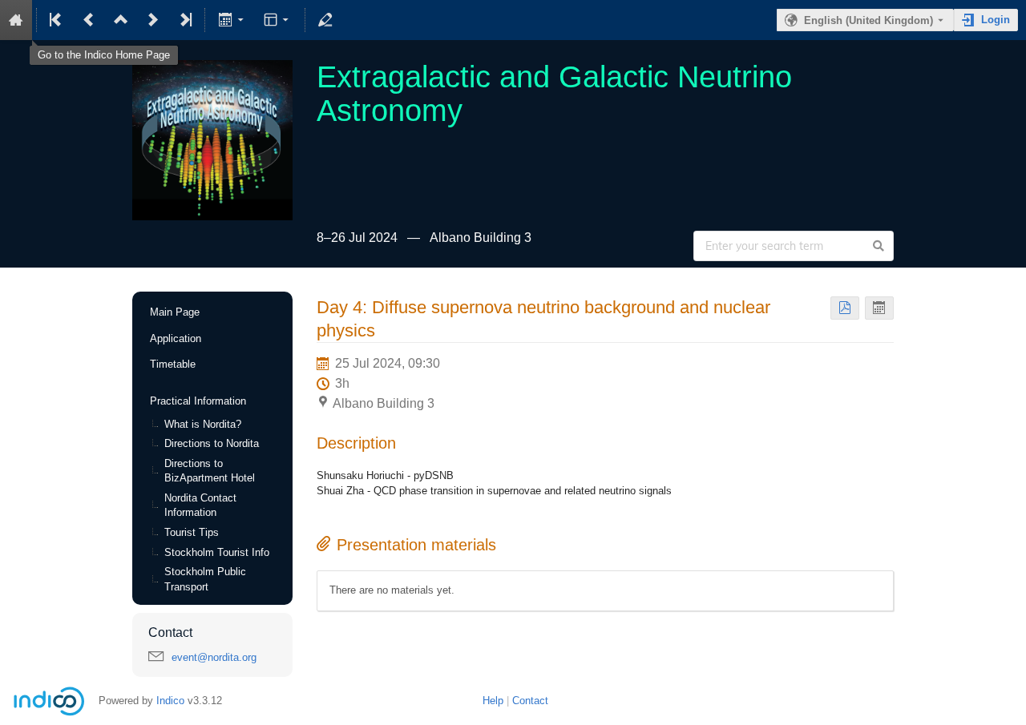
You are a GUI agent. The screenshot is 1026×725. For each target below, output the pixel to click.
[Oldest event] (57, 20)
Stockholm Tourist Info (216, 552)
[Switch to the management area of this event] (325, 20)
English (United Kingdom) (868, 20)
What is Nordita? (202, 424)
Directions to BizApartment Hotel (209, 471)
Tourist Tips (191, 532)
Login (995, 20)
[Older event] (89, 20)
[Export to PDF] (844, 308)
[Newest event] (184, 20)
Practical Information (198, 401)
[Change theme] (278, 20)
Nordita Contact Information (200, 505)
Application (175, 338)
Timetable (173, 364)
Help (493, 701)
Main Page (175, 312)
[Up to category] (121, 20)
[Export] (232, 20)
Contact (530, 701)
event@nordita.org (214, 657)
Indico (170, 701)
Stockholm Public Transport (205, 579)
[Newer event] (153, 20)
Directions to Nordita (211, 443)
